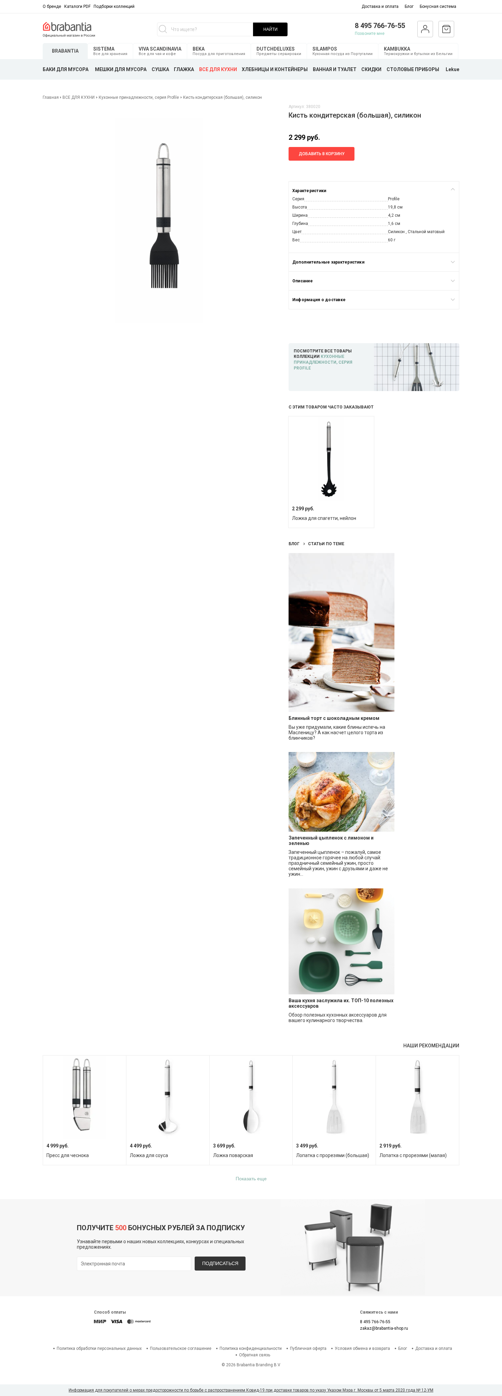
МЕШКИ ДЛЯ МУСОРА (121, 69)
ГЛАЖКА (184, 69)
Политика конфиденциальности (251, 1348)
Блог (409, 6)
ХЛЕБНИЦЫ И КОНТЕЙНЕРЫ (275, 69)
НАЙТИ (270, 29)
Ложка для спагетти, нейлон (324, 518)
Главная (51, 97)
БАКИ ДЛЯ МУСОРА (65, 69)
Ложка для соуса (149, 1155)
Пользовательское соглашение (180, 1348)
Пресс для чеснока (67, 1155)
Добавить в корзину (322, 153)
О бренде (52, 6)
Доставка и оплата (380, 6)
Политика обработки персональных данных (99, 1348)
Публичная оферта (308, 1348)
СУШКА (160, 69)
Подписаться (220, 1263)
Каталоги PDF (77, 6)
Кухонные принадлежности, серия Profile (139, 97)
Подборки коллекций (114, 6)
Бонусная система (438, 6)
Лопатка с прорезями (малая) (413, 1155)
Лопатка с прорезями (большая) (332, 1155)
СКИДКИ (371, 69)
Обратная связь (254, 1355)
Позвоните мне (370, 33)
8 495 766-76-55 (380, 26)
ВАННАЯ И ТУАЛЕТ (335, 69)
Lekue (452, 69)
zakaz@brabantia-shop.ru (384, 1328)
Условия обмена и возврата (362, 1348)
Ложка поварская (233, 1155)
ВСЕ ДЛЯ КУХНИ (218, 69)
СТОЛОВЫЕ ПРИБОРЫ (413, 69)
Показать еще (251, 1178)
